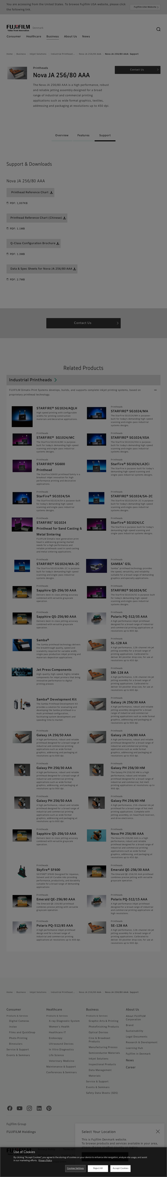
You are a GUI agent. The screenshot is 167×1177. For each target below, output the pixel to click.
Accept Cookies (120, 1168)
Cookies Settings (75, 1168)
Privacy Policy (45, 1161)
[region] (83, 1162)
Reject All (98, 1168)
